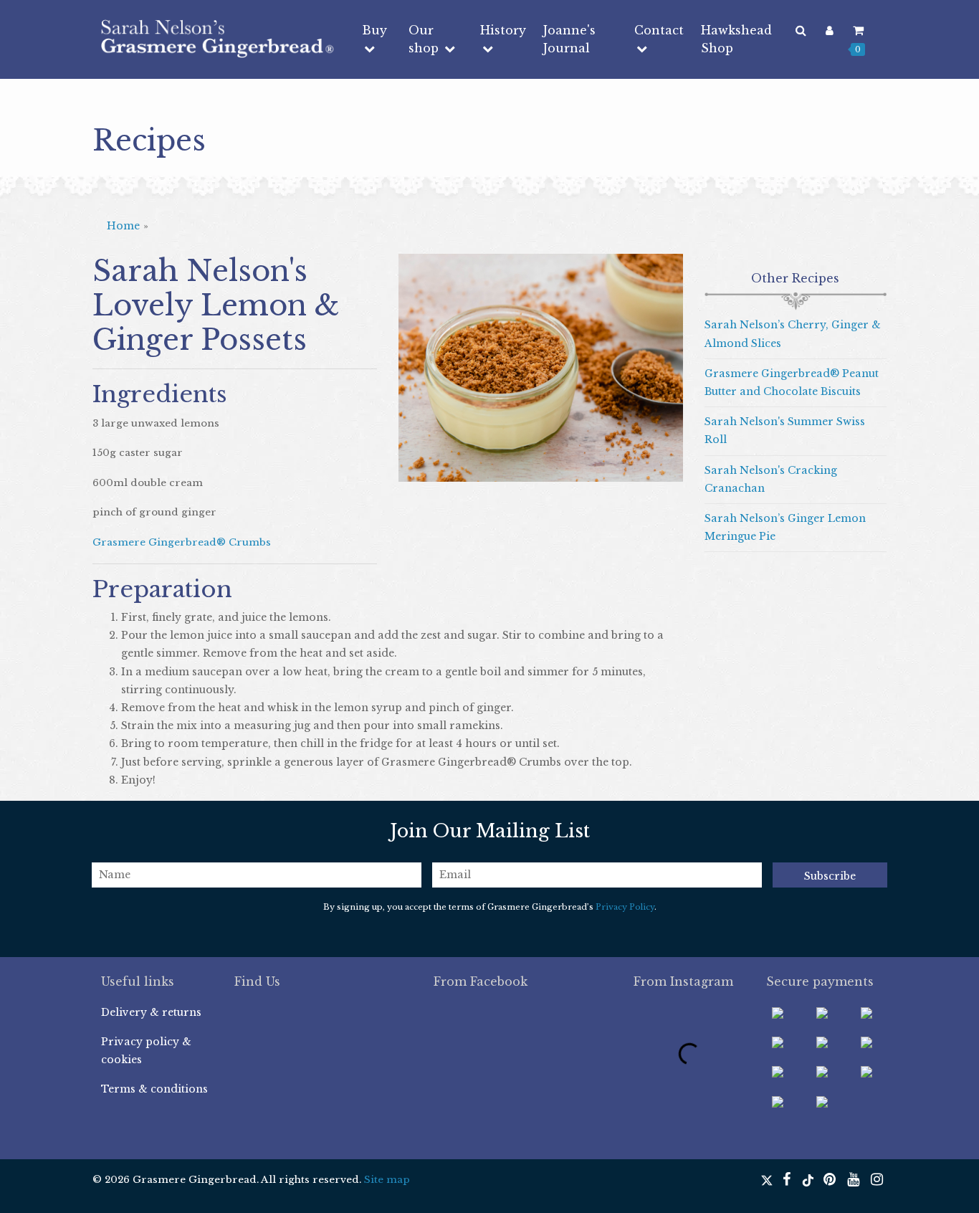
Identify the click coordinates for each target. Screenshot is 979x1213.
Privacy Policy (625, 907)
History (503, 30)
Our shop (425, 39)
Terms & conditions (154, 1089)
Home (123, 225)
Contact (659, 30)
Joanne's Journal (569, 39)
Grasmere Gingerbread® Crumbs (181, 542)
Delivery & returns (151, 1012)
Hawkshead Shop (736, 39)
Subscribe (830, 876)
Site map (387, 1180)
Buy (374, 30)
